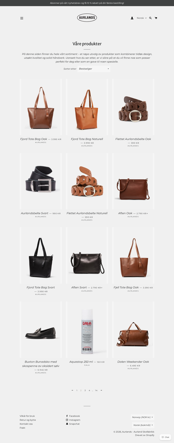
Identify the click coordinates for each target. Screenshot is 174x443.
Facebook (74, 416)
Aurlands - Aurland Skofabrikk (138, 431)
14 (96, 390)
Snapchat (74, 424)
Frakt (22, 428)
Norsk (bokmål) (141, 425)
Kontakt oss (26, 424)
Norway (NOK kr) (141, 417)
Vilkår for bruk (27, 416)
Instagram (74, 420)
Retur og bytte (28, 420)
